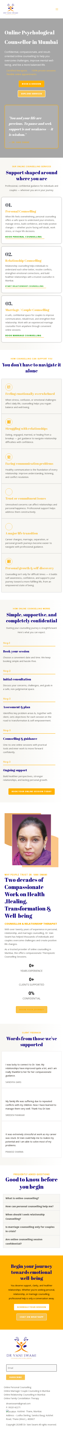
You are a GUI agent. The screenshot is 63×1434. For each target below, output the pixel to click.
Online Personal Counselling (17, 1387)
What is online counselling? (22, 1198)
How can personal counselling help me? (30, 1206)
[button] (31, 1198)
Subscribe (15, 1377)
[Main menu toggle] (57, 9)
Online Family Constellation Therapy (21, 1398)
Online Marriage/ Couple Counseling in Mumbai (27, 1390)
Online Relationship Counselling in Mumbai (24, 1394)
